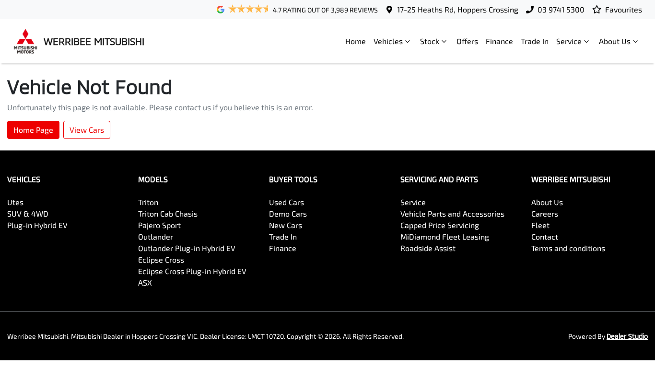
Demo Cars (288, 213)
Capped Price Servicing (439, 225)
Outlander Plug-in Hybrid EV (186, 248)
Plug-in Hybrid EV (37, 225)
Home (355, 41)
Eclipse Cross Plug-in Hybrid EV (192, 271)
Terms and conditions (568, 248)
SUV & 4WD (27, 213)
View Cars (87, 129)
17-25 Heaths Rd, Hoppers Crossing (457, 9)
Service (569, 41)
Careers (544, 213)
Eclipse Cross (161, 259)
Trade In (535, 41)
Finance (499, 41)
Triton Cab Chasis (168, 213)
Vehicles (388, 41)
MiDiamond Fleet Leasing (444, 236)
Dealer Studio (627, 336)
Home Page (33, 129)
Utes (15, 202)
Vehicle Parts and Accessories (452, 213)
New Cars (285, 225)
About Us (615, 41)
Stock (429, 41)
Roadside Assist (428, 248)
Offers (467, 41)
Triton (148, 202)
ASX (145, 282)
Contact (544, 236)
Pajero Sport (159, 225)
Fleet (540, 225)
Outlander (155, 236)
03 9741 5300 (561, 9)
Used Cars (286, 202)
